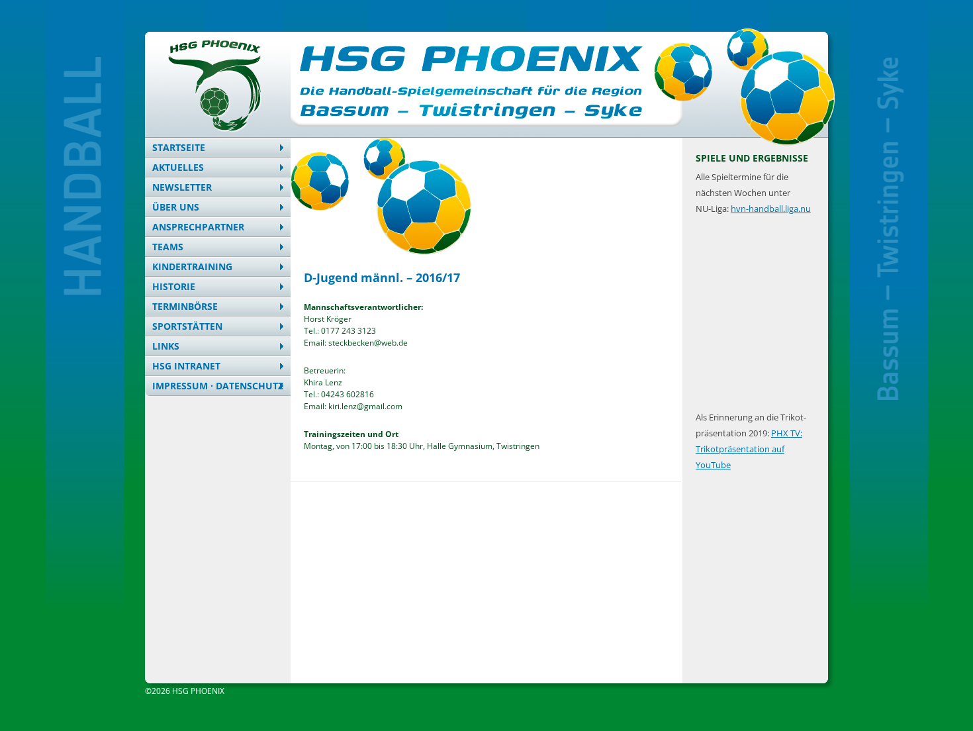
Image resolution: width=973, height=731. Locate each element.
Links (165, 346)
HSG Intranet (186, 366)
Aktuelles (178, 167)
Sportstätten (187, 326)
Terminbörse (185, 306)
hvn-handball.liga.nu (771, 209)
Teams (167, 246)
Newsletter (182, 187)
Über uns (175, 207)
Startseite (178, 147)
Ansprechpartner (198, 226)
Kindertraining (192, 266)
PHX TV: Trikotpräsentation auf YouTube (749, 449)
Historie (173, 286)
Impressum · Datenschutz (217, 385)
